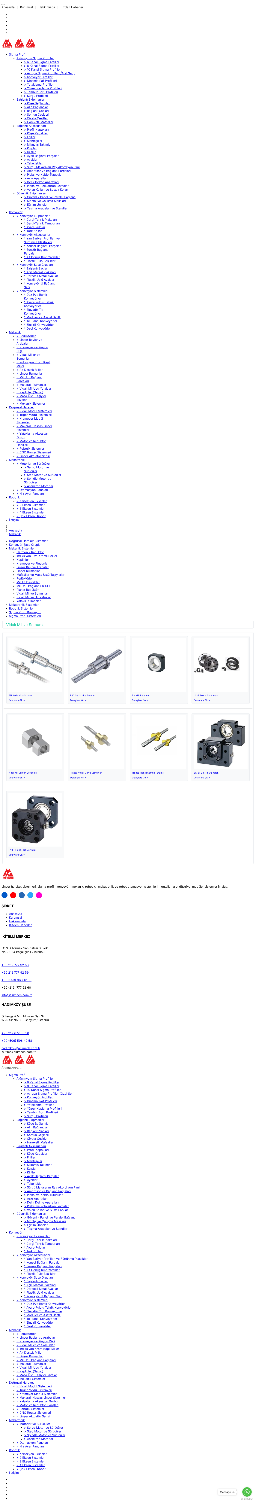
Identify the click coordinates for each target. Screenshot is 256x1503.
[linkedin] (22, 895)
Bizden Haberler (72, 7)
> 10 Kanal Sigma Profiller (42, 69)
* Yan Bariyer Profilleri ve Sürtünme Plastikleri (42, 240)
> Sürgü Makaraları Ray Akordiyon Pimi (52, 167)
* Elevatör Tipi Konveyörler (34, 311)
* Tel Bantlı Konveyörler (40, 321)
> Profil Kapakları (36, 129)
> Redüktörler (26, 336)
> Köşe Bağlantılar (37, 103)
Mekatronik (17, 460)
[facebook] (4, 895)
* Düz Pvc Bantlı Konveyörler (35, 296)
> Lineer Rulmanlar (29, 373)
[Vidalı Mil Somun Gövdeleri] (35, 768)
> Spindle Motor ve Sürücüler (44, 1435)
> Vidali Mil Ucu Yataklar (33, 388)
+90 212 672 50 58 (15, 1033)
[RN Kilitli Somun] (159, 691)
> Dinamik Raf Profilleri (40, 81)
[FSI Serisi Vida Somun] (35, 691)
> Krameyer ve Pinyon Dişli (35, 1341)
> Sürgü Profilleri (36, 96)
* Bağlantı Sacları (36, 268)
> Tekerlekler (33, 163)
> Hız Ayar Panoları (30, 493)
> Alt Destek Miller (29, 370)
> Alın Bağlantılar (36, 107)
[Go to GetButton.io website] (247, 1499)
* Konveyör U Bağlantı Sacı (43, 1296)
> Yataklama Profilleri (39, 84)
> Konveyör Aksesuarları (33, 234)
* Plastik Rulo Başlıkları (40, 261)
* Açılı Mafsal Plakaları (40, 272)
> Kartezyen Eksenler (31, 501)
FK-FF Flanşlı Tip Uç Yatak (22, 849)
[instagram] (13, 895)
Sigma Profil (17, 54)
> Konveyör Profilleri (38, 77)
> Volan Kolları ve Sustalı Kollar (46, 189)
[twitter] (30, 895)
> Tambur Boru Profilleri (41, 92)
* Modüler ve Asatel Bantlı (42, 317)
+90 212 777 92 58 (15, 965)
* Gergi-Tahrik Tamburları (42, 223)
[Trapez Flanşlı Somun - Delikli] (159, 768)
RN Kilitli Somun (140, 695)
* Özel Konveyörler (37, 328)
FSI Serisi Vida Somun (20, 695)
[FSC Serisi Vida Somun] (97, 691)
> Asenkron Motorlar (38, 486)
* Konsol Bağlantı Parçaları (42, 246)
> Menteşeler (33, 141)
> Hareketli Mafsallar (38, 122)
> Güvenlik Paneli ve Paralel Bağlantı (50, 197)
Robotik (14, 497)
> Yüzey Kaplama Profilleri (43, 88)
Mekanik (15, 332)
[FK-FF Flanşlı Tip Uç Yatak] (35, 845)
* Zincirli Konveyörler (39, 325)
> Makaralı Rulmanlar (31, 385)
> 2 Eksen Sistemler (30, 505)
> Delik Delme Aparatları (41, 182)
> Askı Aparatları (36, 178)
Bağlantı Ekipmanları (30, 99)
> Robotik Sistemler (30, 448)
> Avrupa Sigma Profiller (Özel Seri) (49, 73)
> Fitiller (29, 137)
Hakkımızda (46, 7)
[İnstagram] (39, 895)
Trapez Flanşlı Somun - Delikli (148, 772)
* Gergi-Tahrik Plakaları (40, 219)
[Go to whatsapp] (247, 1492)
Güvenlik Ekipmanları (31, 193)
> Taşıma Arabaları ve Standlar (45, 208)
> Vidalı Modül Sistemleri (34, 411)
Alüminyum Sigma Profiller (35, 58)
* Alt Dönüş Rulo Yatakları (42, 257)
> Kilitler (30, 152)
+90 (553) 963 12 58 (16, 980)
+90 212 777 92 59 (15, 972)
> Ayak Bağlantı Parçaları (41, 156)
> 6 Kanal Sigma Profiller (41, 62)
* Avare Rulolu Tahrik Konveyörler (39, 304)
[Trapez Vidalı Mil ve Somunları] (97, 768)
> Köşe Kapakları (36, 133)
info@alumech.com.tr (16, 995)
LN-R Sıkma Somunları (206, 695)
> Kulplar (30, 148)
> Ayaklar (30, 159)
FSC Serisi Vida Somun (82, 695)
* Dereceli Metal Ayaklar (41, 276)
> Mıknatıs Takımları (38, 144)
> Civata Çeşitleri (36, 118)
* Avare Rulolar (34, 227)
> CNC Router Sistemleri (33, 452)
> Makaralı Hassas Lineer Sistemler (41, 1397)
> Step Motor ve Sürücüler (42, 475)
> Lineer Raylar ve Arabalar (35, 1337)
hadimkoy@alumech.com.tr (20, 1048)
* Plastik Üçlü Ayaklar (39, 279)
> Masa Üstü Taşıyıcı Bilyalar (36, 1375)
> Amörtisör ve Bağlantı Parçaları (47, 171)
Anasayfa (8, 7)
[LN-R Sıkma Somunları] (220, 691)
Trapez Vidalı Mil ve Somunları (86, 772)
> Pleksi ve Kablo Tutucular (43, 174)
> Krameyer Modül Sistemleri (29, 420)
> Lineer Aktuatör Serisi (33, 456)
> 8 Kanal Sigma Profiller (41, 66)
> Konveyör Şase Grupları (34, 264)
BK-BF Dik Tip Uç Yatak (206, 772)
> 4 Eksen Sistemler (30, 512)
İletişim (14, 520)
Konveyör (15, 212)
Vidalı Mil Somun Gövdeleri (22, 772)
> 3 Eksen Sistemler (30, 508)
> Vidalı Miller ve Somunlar (28, 356)
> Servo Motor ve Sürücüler (36, 469)
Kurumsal (26, 7)
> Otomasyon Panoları (32, 490)
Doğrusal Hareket (21, 407)
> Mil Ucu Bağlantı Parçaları (36, 1360)
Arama (6, 1067)
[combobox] (28, 1068)
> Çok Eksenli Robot (31, 516)
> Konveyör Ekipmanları (33, 216)
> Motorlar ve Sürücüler (33, 463)
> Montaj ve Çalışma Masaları (45, 201)
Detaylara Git (15, 700)
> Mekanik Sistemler (30, 403)
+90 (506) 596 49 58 (16, 1040)
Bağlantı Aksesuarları (31, 126)
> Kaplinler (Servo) (29, 392)
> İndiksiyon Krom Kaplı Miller (37, 1349)
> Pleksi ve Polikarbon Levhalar (46, 186)
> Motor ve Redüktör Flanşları (37, 1405)
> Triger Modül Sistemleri (34, 415)
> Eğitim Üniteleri (36, 204)
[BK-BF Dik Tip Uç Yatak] (220, 768)
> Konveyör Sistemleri (32, 291)
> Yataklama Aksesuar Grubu (37, 1401)
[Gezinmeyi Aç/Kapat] (2, 4)
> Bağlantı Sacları (36, 111)
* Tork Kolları (33, 231)
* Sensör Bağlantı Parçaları (36, 251)
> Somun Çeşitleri (36, 114)
